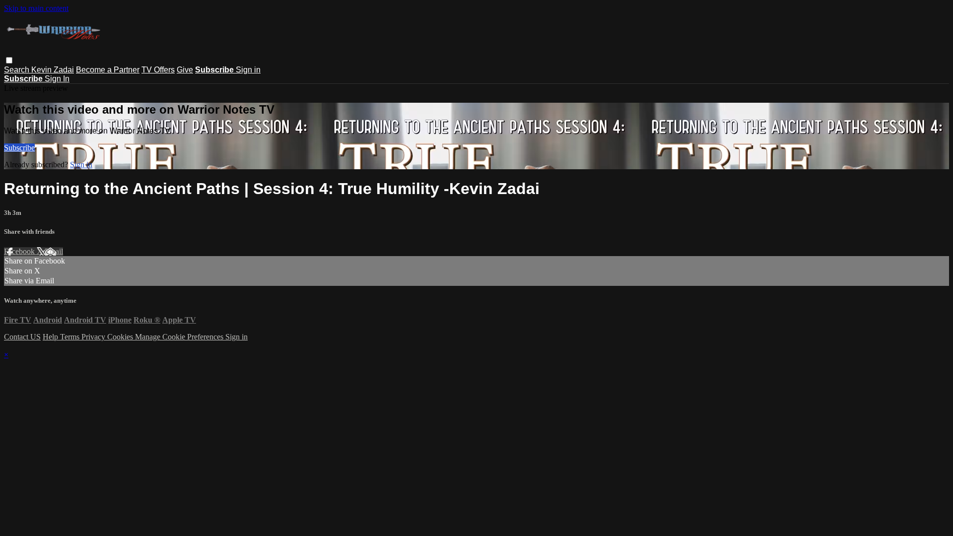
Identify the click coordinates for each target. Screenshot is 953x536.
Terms (70, 337)
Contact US (22, 337)
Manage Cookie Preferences (180, 337)
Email (54, 251)
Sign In (57, 78)
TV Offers (158, 70)
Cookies (121, 337)
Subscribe (19, 147)
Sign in (248, 70)
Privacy (94, 337)
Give (185, 70)
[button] (9, 60)
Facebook (20, 251)
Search (17, 70)
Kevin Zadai (52, 70)
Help (51, 337)
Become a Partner (107, 70)
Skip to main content (36, 8)
